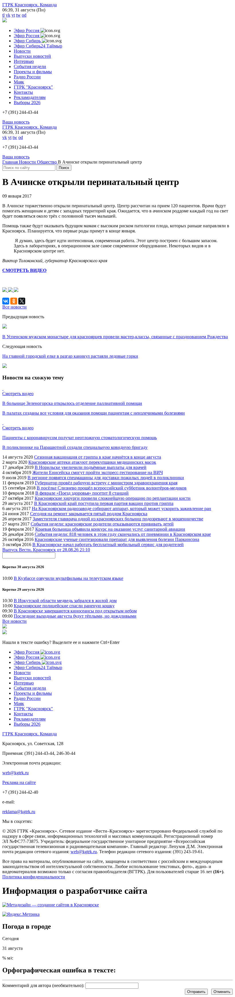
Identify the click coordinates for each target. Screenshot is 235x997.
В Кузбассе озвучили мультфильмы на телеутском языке (68, 578)
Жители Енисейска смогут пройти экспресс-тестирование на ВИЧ (97, 472)
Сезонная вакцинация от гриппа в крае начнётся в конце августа (97, 457)
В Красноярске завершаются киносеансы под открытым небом (75, 610)
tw (18, 15)
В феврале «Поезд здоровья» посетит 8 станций (82, 493)
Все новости (14, 621)
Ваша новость (16, 122)
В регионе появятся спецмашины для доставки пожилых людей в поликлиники (106, 477)
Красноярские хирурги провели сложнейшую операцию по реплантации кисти (113, 498)
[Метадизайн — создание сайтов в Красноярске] (50, 904)
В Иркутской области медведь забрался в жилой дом (65, 600)
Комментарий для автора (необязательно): (43, 985)
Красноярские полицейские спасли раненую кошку (64, 605)
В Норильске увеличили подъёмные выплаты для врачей (90, 467)
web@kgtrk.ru (15, 772)
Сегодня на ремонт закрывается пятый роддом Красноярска (88, 513)
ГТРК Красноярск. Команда (29, 4)
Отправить (196, 992)
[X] (21, 301)
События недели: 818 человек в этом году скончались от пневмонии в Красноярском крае (123, 534)
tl (3, 15)
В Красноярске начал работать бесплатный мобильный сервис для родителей (108, 544)
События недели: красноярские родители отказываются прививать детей (102, 524)
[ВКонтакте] (5, 301)
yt (13, 15)
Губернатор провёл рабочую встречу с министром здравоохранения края (106, 482)
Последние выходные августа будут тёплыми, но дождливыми (75, 616)
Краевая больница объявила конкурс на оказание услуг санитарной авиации (110, 529)
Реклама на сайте (19, 782)
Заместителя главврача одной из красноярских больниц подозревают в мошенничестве (118, 518)
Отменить (222, 992)
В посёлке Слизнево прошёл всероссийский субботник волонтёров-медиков (112, 487)
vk (8, 15)
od (24, 15)
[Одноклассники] (13, 301)
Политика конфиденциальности (33, 876)
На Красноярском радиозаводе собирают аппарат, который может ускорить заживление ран (121, 508)
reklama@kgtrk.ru (18, 811)
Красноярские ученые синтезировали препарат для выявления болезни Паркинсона (117, 539)
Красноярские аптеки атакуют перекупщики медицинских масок (92, 462)
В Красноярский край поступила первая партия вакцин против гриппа (103, 503)
